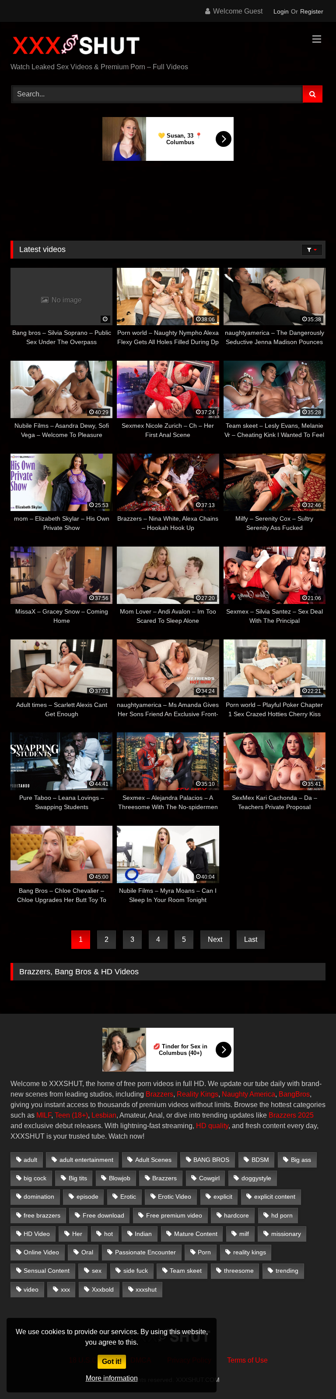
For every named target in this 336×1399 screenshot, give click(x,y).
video (31, 1289)
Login (281, 11)
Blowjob (119, 1178)
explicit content (274, 1196)
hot (108, 1233)
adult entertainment (86, 1159)
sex (97, 1270)
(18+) (80, 1115)
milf (244, 1233)
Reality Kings (197, 1094)
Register (311, 11)
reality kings (249, 1252)
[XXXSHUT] (168, 45)
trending (287, 1270)
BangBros (294, 1094)
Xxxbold (103, 1289)
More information (112, 1378)
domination (39, 1196)
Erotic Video (174, 1196)
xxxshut (146, 1289)
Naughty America (248, 1094)
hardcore (236, 1215)
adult (30, 1159)
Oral (87, 1252)
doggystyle (256, 1178)
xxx (65, 1289)
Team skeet (186, 1270)
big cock (35, 1178)
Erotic (128, 1196)
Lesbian (103, 1115)
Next (215, 939)
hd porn (282, 1215)
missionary (286, 1233)
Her (77, 1233)
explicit (223, 1196)
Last (250, 939)
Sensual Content (47, 1270)
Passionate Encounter (145, 1252)
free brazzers (42, 1215)
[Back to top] (308, 1372)
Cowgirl (209, 1178)
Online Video (41, 1252)
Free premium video (174, 1215)
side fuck (135, 1270)
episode (87, 1196)
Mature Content (195, 1233)
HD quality (212, 1125)
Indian (143, 1233)
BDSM (260, 1159)
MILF (43, 1115)
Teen (62, 1115)
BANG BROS (211, 1159)
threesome (239, 1270)
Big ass (301, 1159)
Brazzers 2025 (291, 1115)
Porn (204, 1252)
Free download (103, 1215)
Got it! (112, 1361)
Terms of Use (247, 1360)
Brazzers (159, 1094)
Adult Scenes (153, 1159)
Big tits (78, 1178)
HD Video (37, 1233)
